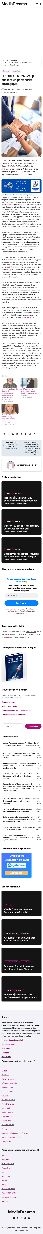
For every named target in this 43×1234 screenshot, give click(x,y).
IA (35, 315)
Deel (3, 1172)
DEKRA (4, 1185)
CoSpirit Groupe (8, 1125)
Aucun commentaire (9, 92)
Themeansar (23, 1230)
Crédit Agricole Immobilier (11, 1137)
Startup (17, 549)
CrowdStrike (6, 1141)
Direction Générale (11, 962)
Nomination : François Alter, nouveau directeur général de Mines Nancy (17, 810)
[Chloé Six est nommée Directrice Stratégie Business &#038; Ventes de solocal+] (10, 409)
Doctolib (5, 1201)
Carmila (4, 1071)
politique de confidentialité (18, 611)
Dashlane (5, 1160)
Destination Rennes (9, 1197)
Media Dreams (10, 503)
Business (6, 71)
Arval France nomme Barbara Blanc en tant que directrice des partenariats (28, 391)
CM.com (5, 1096)
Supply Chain (7, 166)
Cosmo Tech (6, 1121)
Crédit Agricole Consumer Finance (15, 1133)
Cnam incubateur (8, 1100)
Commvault (6, 1108)
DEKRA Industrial (8, 1189)
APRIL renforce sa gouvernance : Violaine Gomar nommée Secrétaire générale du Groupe (19, 755)
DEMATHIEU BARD (9, 1193)
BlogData (37, 1228)
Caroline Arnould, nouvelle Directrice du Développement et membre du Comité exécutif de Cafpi (10, 393)
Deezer (4, 1180)
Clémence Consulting (10, 1083)
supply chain (26, 317)
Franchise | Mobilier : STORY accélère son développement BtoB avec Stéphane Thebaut (21, 500)
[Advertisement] (21, 31)
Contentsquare (7, 1112)
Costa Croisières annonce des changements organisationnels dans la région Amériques (18, 837)
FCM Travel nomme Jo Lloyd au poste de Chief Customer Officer (19, 828)
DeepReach (6, 1176)
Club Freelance (7, 1091)
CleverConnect (7, 1087)
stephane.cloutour (28, 465)
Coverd (4, 1129)
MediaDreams (14, 3)
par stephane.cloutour (13, 89)
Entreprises (16, 71)
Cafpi (3, 1066)
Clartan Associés (8, 1079)
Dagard (4, 1155)
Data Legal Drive (8, 1164)
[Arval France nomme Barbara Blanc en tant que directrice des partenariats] (29, 383)
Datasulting (6, 1168)
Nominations (10, 905)
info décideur (31, 632)
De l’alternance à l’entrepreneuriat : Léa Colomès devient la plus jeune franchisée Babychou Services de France (19, 819)
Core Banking (7, 1116)
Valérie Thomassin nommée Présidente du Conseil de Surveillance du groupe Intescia (19, 744)
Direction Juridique (12, 933)
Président (18, 521)
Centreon (5, 1075)
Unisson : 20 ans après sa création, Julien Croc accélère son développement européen (21, 528)
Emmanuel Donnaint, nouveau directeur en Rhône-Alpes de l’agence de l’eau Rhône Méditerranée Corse (19, 765)
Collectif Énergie (8, 1104)
